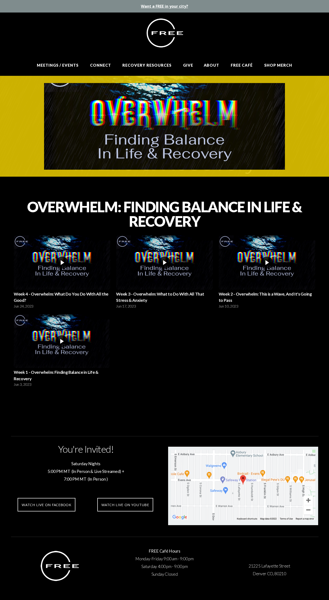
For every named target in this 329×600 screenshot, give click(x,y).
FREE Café (242, 65)
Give (188, 65)
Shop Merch (278, 65)
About (212, 65)
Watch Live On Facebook (46, 504)
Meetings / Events (58, 65)
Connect (101, 65)
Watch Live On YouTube (125, 504)
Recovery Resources (147, 65)
